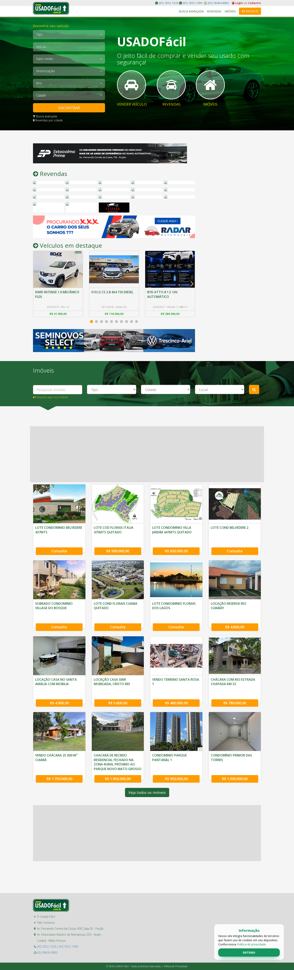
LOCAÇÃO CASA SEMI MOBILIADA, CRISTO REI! (112, 681)
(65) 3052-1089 (192, 3)
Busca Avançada (191, 11)
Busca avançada (46, 116)
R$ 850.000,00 (176, 551)
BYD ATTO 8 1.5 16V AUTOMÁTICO (106, 294)
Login (239, 3)
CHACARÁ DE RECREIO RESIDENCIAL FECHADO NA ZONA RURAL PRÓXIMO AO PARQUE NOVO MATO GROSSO (117, 762)
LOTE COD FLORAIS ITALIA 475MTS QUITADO (113, 529)
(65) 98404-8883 (218, 3)
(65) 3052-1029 (168, 3)
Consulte (59, 551)
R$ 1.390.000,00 (235, 778)
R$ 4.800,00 (234, 627)
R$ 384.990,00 (170, 314)
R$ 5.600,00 (117, 703)
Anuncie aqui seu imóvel (52, 397)
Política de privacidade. (251, 944)
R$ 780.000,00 (234, 703)
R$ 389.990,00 (114, 314)
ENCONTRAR (69, 107)
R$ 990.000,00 (117, 551)
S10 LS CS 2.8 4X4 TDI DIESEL (56, 292)
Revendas (214, 11)
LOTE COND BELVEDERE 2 (229, 527)
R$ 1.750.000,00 (59, 778)
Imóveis (230, 11)
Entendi (249, 952)
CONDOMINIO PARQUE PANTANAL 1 (169, 757)
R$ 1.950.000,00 (118, 778)
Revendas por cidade (49, 120)
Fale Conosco (46, 922)
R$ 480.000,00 (176, 703)
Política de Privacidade (176, 966)
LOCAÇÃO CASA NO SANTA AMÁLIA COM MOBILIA (56, 681)
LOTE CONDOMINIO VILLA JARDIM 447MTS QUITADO (172, 529)
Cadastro (254, 3)
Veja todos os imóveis (147, 792)
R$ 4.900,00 (59, 703)
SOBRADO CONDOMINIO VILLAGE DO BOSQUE (54, 605)
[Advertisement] (231, 203)
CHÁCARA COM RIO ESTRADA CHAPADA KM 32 (233, 681)
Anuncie (251, 11)
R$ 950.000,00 (176, 778)
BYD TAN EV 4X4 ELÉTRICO (167, 292)
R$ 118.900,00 (58, 314)
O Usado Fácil (46, 916)
